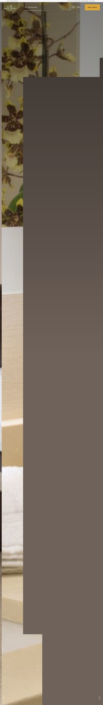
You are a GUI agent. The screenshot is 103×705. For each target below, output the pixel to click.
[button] (76, 7)
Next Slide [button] (99, 698)
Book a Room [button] (92, 7)
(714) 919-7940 (92, 1)
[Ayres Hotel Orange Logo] (10, 8)
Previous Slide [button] (4, 698)
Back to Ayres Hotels (12, 1)
